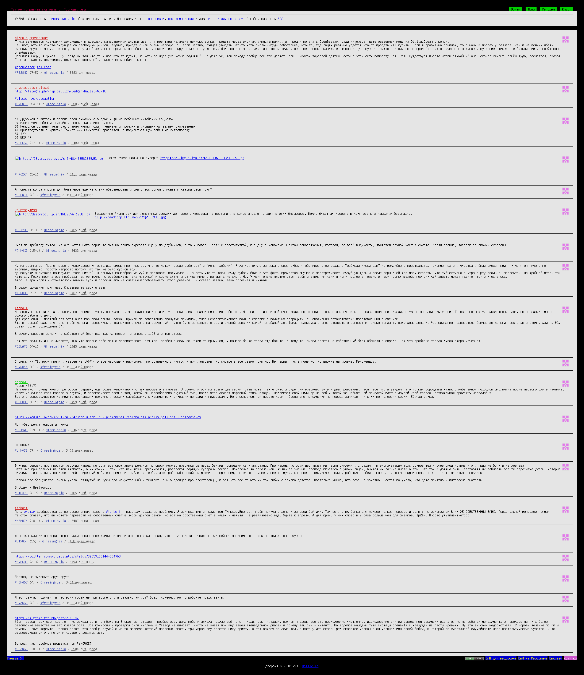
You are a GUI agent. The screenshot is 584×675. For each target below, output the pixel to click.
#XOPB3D (21, 402)
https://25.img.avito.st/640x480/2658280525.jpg (202, 158)
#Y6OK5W (21, 142)
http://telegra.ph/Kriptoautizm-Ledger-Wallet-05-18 (60, 91)
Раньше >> (15, 658)
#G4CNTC (21, 104)
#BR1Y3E (21, 230)
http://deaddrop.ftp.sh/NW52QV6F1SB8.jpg (130, 217)
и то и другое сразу (225, 18)
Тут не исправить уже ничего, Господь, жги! (49, 9)
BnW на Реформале (533, 658)
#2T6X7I (21, 492)
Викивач (555, 658)
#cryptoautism (43, 98)
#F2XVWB (21, 430)
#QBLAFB (21, 346)
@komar (29, 511)
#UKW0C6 (21, 450)
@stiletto (310, 666)
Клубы (566, 9)
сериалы (21, 382)
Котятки (570, 658)
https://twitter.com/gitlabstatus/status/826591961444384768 (68, 556)
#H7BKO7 (21, 561)
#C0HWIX (21, 194)
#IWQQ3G (21, 293)
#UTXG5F (21, 541)
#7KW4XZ (21, 250)
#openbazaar (25, 67)
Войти (515, 9)
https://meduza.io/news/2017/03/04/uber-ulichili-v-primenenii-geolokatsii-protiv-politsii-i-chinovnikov (108, 417)
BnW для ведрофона (500, 658)
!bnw (531, 9)
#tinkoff (113, 511)
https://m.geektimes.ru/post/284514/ (47, 618)
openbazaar (38, 37)
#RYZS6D (21, 602)
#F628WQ (21, 72)
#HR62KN (21, 174)
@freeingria (54, 72)
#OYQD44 (21, 367)
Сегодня (548, 9)
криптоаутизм (26, 210)
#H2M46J (21, 582)
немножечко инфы (61, 18)
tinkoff (21, 308)
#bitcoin (44, 67)
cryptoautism (26, 87)
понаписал (156, 18)
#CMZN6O (21, 649)
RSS (280, 18)
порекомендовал (181, 18)
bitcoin (21, 37)
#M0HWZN (21, 520)
